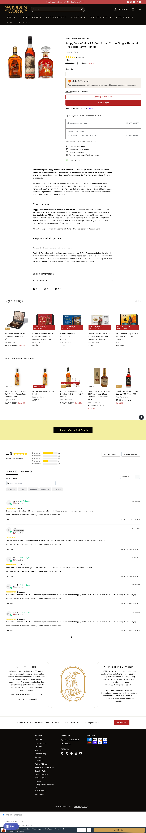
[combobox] (58, 9)
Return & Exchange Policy (44, 767)
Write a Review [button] (131, 454)
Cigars (23, 23)
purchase (57, 489)
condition (45, 489)
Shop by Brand (30, 17)
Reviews (38, 757)
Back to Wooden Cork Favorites (75, 430)
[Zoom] (31, 57)
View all (138, 301)
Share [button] (11, 520)
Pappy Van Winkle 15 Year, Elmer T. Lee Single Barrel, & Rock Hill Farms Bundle (33, 515)
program (11, 489)
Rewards (38, 750)
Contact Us (39, 740)
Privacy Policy (40, 778)
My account (39, 794)
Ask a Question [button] (112, 454)
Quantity (69, 69)
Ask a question (40, 280)
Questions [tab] (25, 472)
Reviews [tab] (10, 472)
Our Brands (39, 761)
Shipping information (43, 274)
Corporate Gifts (40, 743)
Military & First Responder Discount (44, 786)
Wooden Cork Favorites (80, 38)
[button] (134, 520)
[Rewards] (11, 826)
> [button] (79, 637)
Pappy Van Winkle (72, 52)
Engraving (77, 17)
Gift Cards (39, 747)
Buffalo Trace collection (76, 229)
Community (39, 781)
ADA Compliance (41, 791)
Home (67, 38)
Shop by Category (56, 17)
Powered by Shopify (81, 807)
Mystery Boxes (124, 17)
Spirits (11, 17)
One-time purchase (13, 815)
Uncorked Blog (40, 754)
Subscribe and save (14, 821)
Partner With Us (41, 764)
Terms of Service (41, 774)
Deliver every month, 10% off (20, 825)
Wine (10, 23)
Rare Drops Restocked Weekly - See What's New (65, 2)
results (22, 489)
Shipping (68, 91)
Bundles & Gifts (100, 17)
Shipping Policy (41, 771)
